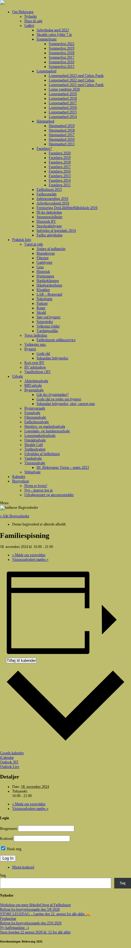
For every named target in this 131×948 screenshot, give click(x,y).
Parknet (42, 303)
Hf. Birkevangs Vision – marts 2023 (63, 467)
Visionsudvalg (34, 463)
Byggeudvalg (34, 390)
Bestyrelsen (20, 481)
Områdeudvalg (35, 440)
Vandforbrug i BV (37, 372)
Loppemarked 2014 (63, 117)
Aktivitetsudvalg (36, 381)
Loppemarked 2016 (63, 107)
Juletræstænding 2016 (52, 199)
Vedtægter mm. (35, 344)
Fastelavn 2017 (60, 167)
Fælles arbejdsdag (49, 235)
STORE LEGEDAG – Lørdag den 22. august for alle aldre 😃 (45, 914)
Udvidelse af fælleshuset (42, 454)
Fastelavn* (44, 148)
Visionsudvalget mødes (30, 559)
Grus (40, 267)
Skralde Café (33, 445)
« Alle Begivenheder (14, 516)
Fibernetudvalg (35, 417)
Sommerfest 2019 (61, 48)
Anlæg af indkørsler (51, 249)
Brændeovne (46, 253)
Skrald (41, 312)
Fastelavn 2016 (60, 171)
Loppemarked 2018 (63, 98)
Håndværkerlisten (49, 285)
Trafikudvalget (34, 449)
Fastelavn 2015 (60, 176)
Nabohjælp (44, 299)
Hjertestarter (45, 276)
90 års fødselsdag (49, 212)
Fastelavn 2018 (60, 162)
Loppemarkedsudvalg (39, 435)
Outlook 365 (9, 762)
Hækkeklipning (48, 281)
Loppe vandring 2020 (64, 89)
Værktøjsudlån (47, 331)
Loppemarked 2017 (63, 103)
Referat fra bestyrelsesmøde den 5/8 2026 (30, 909)
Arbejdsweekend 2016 (53, 203)
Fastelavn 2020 (60, 153)
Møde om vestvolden (28, 555)
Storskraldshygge (49, 226)
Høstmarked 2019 (62, 126)
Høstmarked (45, 121)
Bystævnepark (34, 408)
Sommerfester (47, 39)
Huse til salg (33, 21)
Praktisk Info (21, 240)
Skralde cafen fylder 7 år (54, 35)
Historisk (43, 271)
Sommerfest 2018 (61, 53)
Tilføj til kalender (21, 660)
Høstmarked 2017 (62, 135)
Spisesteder (45, 322)
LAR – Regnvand (49, 294)
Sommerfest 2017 (61, 57)
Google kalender (12, 753)
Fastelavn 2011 (60, 185)
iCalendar (7, 757)
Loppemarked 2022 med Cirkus (71, 80)
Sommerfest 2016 (61, 62)
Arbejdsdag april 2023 (53, 30)
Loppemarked (46, 71)
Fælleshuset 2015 (49, 189)
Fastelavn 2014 (60, 180)
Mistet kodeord (23, 867)
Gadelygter (44, 262)
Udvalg (17, 376)
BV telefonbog (35, 367)
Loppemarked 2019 (63, 94)
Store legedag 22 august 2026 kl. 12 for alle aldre (35, 932)
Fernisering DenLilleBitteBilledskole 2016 (67, 208)
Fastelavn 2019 (60, 158)
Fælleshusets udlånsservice (56, 340)
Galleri (29, 25)
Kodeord (6, 839)
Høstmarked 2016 (62, 139)
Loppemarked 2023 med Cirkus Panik (76, 76)
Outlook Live (9, 767)
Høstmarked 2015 (62, 144)
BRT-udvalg (33, 385)
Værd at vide (33, 244)
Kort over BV (34, 363)
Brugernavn (8, 829)
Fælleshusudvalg (36, 422)
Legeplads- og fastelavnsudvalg (47, 431)
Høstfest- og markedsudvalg (44, 426)
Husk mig (13, 849)
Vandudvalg (33, 458)
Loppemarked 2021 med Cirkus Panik (76, 85)
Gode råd (43, 353)
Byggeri (30, 349)
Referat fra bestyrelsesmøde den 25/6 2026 (31, 923)
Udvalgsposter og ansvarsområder (49, 495)
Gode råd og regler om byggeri (59, 399)
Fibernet (42, 258)
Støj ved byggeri (48, 317)
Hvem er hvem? (35, 486)
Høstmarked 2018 (62, 130)
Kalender (18, 476)
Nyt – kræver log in (38, 490)
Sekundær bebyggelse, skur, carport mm (66, 404)
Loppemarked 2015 (63, 112)
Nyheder (30, 16)
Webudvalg (32, 472)
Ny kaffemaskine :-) (14, 928)
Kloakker (43, 290)
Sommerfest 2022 (61, 44)
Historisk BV (46, 221)
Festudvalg (32, 413)
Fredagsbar (8, 918)
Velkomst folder (48, 326)
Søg (3, 875)
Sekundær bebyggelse (52, 358)
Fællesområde (47, 194)
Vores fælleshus (35, 335)
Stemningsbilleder (49, 217)
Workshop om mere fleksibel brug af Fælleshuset (35, 905)
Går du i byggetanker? (53, 394)
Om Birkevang (23, 12)
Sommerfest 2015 (61, 66)
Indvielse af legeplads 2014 (56, 230)
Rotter (41, 308)
